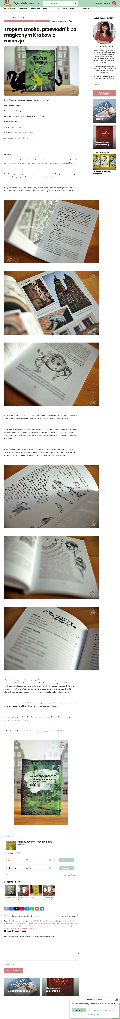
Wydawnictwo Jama (10, 928)
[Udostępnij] (11, 908)
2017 (45, 921)
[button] (116, 999)
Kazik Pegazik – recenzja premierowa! (102, 172)
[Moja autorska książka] (22, 987)
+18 (37, 921)
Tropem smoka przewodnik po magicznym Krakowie (55, 926)
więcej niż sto (16, 127)
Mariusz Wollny (22, 923)
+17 (34, 921)
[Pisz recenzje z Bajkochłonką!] (60, 987)
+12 (19, 921)
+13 (22, 921)
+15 (28, 921)
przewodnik (30, 923)
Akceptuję (79, 1010)
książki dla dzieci (70, 921)
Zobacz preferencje (110, 1010)
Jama (49, 921)
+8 (40, 921)
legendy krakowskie (10, 923)
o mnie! (111, 79)
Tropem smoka (34, 926)
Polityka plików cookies (93, 1014)
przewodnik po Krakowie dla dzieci (45, 923)
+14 (25, 921)
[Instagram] (114, 3)
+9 (42, 921)
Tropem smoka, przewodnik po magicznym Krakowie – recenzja (40, 35)
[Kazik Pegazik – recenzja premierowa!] (104, 162)
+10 (9, 921)
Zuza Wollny (32, 928)
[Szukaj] (75, 3)
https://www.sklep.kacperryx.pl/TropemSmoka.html (45, 731)
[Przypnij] (21, 908)
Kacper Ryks (55, 921)
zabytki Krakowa (22, 928)
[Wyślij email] (6, 908)
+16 (31, 921)
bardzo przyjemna (21, 138)
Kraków (62, 921)
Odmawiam (94, 1010)
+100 (12, 921)
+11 (16, 921)
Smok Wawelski (25, 926)
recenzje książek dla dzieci (64, 923)
